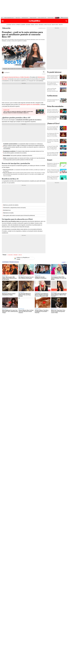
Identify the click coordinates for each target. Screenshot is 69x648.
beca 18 (20, 254)
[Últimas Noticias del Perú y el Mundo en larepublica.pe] (34, 21)
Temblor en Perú (33, 17)
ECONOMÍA (22, 24)
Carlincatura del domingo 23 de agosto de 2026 (53, 100)
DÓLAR (53, 24)
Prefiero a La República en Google (23, 258)
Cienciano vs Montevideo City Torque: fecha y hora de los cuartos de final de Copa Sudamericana (53, 111)
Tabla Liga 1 (18, 17)
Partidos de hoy (25, 17)
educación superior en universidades (30, 104)
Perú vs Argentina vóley (9, 17)
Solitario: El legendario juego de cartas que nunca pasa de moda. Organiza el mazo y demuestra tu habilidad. (53, 171)
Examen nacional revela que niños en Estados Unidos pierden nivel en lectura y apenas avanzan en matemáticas (53, 78)
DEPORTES (41, 24)
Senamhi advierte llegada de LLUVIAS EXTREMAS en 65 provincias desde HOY (53, 117)
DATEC (56, 24)
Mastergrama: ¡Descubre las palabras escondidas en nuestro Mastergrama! (53, 165)
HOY (2, 17)
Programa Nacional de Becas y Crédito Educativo (16, 77)
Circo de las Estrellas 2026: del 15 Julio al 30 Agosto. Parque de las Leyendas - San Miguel (52, 128)
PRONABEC (16, 254)
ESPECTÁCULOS (47, 24)
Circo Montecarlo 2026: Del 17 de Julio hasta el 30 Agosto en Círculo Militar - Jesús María (53, 135)
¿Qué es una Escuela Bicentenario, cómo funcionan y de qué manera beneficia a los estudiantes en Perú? (53, 91)
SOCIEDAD (28, 24)
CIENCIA (36, 24)
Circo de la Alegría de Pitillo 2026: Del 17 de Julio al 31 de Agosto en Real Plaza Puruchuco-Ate (52, 154)
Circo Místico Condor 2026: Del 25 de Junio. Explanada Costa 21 (53, 141)
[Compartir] (43, 71)
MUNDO (32, 24)
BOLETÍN (61, 24)
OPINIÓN (18, 24)
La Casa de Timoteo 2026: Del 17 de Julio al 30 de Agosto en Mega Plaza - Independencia (52, 148)
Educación (6, 28)
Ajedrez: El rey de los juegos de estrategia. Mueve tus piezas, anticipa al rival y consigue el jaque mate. (53, 178)
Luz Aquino (7, 72)
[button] (3, 21)
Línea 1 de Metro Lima (42, 17)
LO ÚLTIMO (8, 24)
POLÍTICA (14, 24)
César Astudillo (51, 17)
